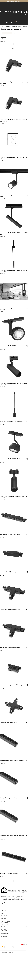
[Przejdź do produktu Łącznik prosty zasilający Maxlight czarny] (14, 555)
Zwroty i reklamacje (5, 921)
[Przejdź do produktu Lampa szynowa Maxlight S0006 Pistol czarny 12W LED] (14, 216)
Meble (2, 912)
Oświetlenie (8, 26)
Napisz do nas (4, 936)
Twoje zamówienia (5, 930)
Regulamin (3, 918)
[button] (3, 22)
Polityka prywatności (5, 920)
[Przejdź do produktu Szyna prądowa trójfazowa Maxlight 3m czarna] (14, 819)
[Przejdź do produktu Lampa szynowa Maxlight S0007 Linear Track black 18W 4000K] (14, 254)
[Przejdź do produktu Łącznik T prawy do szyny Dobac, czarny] (14, 630)
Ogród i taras (4, 913)
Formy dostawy (4, 924)
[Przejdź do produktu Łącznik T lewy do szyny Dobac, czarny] (14, 593)
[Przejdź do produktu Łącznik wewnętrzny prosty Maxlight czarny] (14, 668)
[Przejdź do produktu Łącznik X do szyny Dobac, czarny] (14, 706)
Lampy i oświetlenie (5, 910)
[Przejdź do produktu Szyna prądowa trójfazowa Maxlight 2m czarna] (14, 781)
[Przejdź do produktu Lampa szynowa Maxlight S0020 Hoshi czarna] (14, 442)
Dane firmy (3, 929)
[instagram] (2, 903)
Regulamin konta (4, 932)
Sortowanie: (2, 41)
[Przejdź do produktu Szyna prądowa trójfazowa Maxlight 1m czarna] (14, 743)
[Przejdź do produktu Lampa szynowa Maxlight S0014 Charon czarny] (14, 329)
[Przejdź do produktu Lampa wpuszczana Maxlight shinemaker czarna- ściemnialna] (14, 480)
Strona (12, 48)
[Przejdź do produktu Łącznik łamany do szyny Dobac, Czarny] (14, 517)
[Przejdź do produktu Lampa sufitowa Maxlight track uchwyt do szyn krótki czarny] (14, 141)
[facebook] (4, 903)
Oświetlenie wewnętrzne (16, 26)
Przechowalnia (4, 935)
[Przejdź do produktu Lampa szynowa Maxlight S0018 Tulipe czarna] (14, 404)
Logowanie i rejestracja (6, 933)
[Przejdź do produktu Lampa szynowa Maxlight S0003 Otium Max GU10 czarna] (14, 178)
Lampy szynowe (24, 26)
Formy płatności (4, 922)
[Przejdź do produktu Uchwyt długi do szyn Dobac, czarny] (14, 857)
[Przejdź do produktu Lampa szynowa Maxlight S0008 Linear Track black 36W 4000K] (14, 291)
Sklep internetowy (7, 952)
